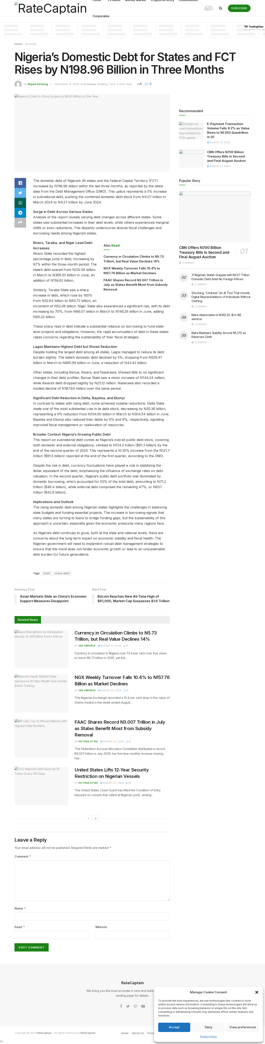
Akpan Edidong (38, 84)
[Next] (96, 818)
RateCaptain (44, 1032)
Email (19, 927)
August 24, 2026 (111, 690)
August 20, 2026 (113, 782)
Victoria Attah (88, 741)
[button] (257, 992)
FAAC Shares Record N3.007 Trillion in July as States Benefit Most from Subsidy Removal (136, 284)
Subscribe (239, 8)
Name (20, 908)
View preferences (242, 1027)
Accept (174, 1027)
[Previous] (88, 818)
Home (18, 44)
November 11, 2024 (67, 84)
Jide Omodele (87, 645)
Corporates (101, 16)
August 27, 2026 (110, 645)
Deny (208, 1027)
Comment (22, 856)
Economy (31, 44)
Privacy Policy (208, 1036)
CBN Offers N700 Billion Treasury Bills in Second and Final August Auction (226, 156)
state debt (62, 573)
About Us (138, 1033)
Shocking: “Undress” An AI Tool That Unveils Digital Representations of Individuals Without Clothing (221, 297)
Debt (46, 573)
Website (101, 927)
